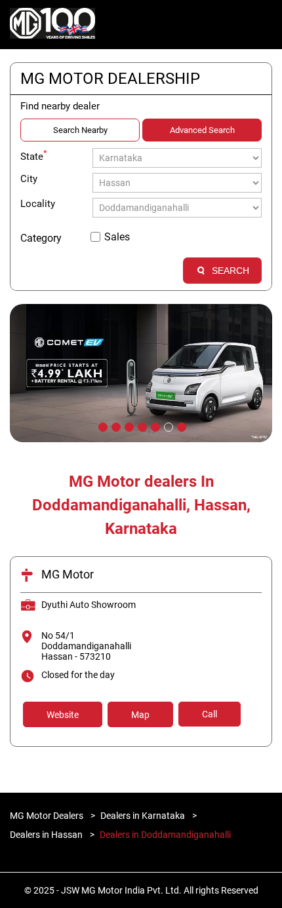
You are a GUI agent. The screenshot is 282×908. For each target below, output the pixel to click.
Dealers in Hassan (46, 834)
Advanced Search (202, 130)
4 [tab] (141, 426)
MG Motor (67, 574)
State (33, 155)
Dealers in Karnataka (142, 815)
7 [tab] (180, 426)
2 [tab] (114, 426)
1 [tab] (101, 426)
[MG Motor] (52, 25)
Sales (117, 237)
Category (41, 238)
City (28, 179)
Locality (37, 204)
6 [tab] (167, 426)
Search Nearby (80, 130)
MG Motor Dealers (47, 815)
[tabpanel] (141, 373)
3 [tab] (128, 426)
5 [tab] (154, 426)
